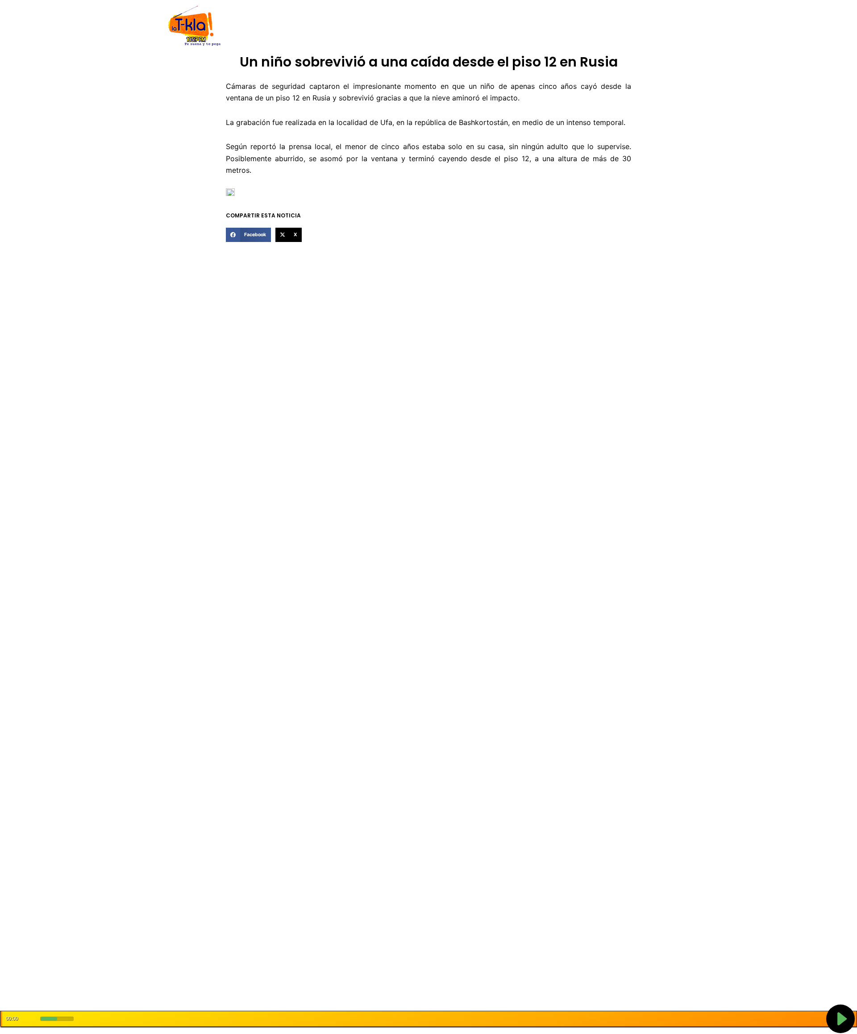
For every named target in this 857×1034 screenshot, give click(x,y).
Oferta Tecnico (627, 26)
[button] (248, 235)
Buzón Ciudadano (568, 26)
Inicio (263, 26)
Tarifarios (517, 26)
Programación (471, 26)
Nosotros (294, 26)
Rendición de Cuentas (406, 26)
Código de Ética (341, 26)
